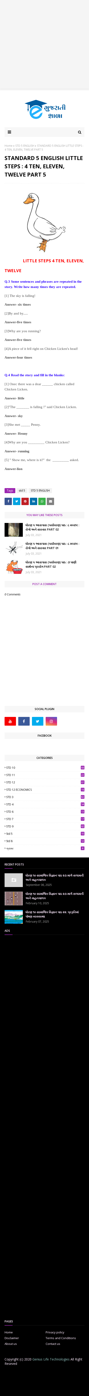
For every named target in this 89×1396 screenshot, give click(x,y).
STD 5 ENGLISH (24, 146)
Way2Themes (42, 1386)
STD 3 (45, 797)
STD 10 (45, 768)
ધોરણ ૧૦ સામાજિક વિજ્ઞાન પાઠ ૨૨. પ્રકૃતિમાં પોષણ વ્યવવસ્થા (52, 914)
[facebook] (24, 721)
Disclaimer (12, 1338)
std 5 (22, 490)
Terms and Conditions (61, 1338)
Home (9, 146)
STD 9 (45, 826)
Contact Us (50, 1373)
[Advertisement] (44, 44)
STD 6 (45, 812)
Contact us (53, 1344)
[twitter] (37, 721)
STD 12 (45, 782)
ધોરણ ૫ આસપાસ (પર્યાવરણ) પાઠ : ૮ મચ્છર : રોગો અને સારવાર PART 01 (52, 546)
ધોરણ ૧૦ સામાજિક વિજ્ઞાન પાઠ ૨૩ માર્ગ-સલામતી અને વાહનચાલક (55, 877)
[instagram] (51, 721)
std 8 (45, 841)
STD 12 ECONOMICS (45, 790)
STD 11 (45, 775)
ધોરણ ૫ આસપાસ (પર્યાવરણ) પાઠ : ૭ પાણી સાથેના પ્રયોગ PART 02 (51, 564)
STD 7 (45, 819)
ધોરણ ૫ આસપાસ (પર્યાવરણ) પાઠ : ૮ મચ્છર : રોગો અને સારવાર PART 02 (52, 527)
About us (11, 1344)
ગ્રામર (44, 848)
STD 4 (45, 804)
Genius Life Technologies (51, 1359)
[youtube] (10, 721)
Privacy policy (55, 1332)
